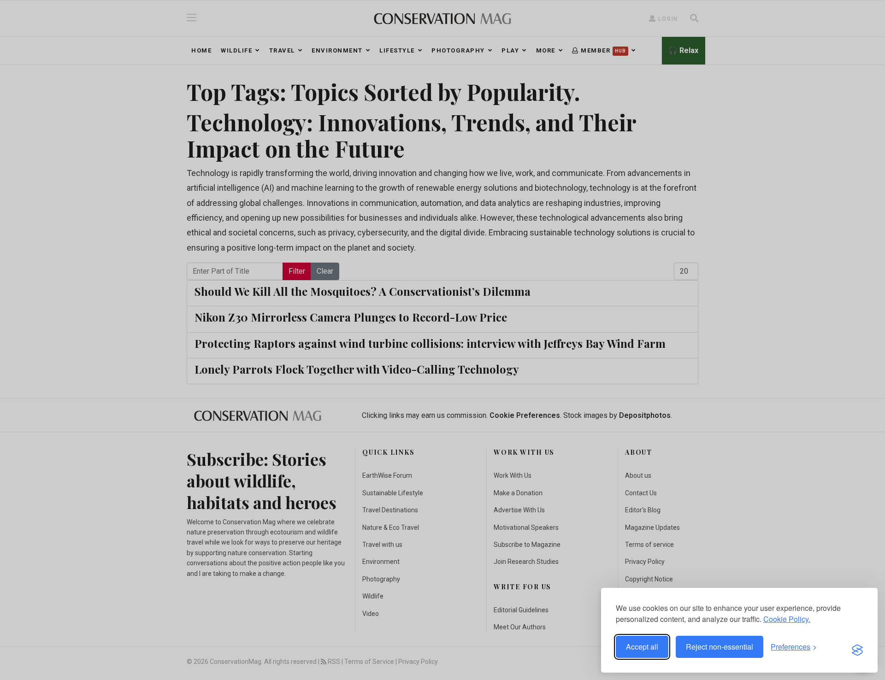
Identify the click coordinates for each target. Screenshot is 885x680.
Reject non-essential (719, 646)
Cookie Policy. (786, 619)
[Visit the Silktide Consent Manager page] (857, 646)
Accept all (642, 646)
